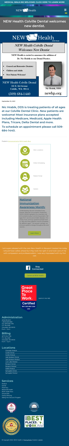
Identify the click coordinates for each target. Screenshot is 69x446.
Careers (35, 189)
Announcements (13, 141)
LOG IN (40, 440)
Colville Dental (9, 353)
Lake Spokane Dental (12, 357)
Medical (4, 384)
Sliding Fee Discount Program (11, 397)
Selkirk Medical (10, 368)
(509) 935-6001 (6, 320)
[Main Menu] (65, 10)
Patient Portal (37, 176)
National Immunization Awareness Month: (32, 203)
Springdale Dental (11, 371)
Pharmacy (5, 387)
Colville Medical (10, 355)
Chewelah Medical (11, 350)
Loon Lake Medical (11, 362)
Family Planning (7, 395)
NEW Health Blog (25, 141)
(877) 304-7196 (6, 336)
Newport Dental (10, 364)
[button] (34, 233)
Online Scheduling (39, 163)
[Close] (66, 13)
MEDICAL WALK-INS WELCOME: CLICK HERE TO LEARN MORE (34, 2)
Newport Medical (10, 366)
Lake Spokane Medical (12, 359)
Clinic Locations (38, 150)
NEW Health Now (7, 391)
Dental (4, 386)
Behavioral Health (7, 389)
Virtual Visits (5, 393)
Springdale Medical (11, 373)
